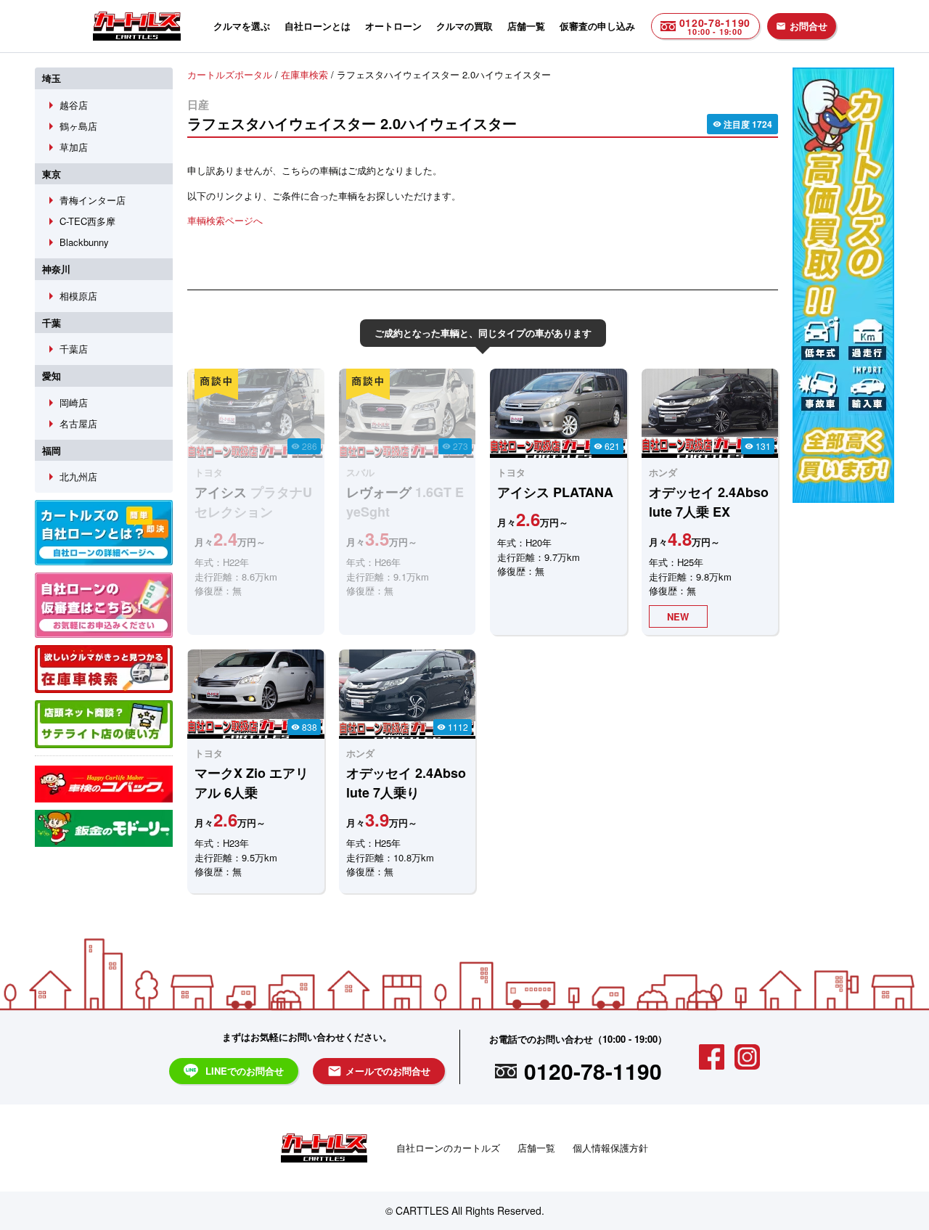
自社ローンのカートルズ (448, 1148)
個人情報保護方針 (610, 1148)
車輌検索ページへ (225, 220)
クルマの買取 (464, 26)
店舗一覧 (526, 26)
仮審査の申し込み (597, 26)
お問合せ (801, 26)
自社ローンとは (318, 26)
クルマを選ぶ (241, 26)
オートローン (393, 26)
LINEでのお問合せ (244, 1071)
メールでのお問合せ (378, 1071)
